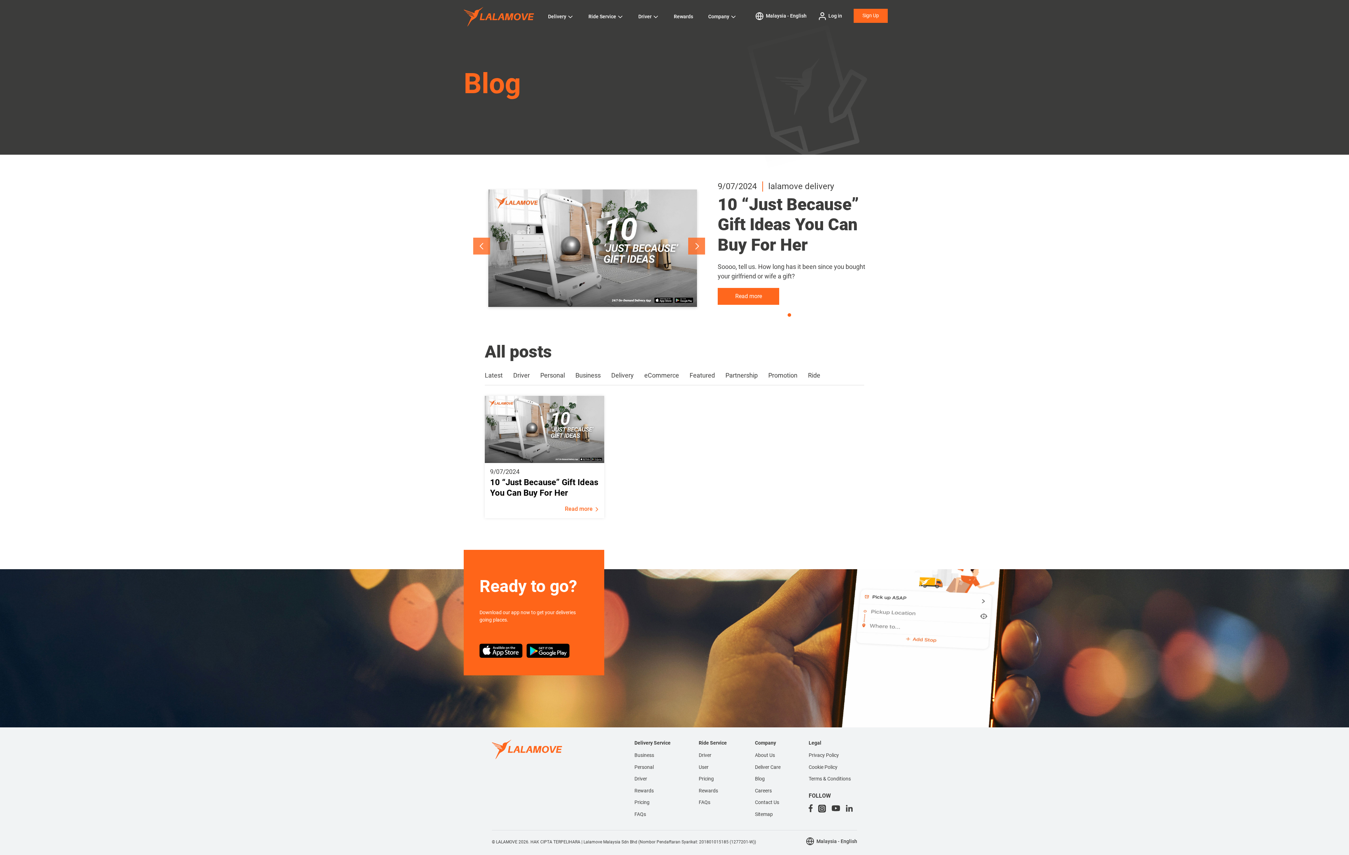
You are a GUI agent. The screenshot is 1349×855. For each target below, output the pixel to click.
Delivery (557, 16)
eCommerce (661, 375)
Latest (494, 375)
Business (588, 375)
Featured (702, 375)
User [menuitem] (704, 767)
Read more (748, 296)
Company (718, 16)
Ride (814, 375)
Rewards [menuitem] (644, 790)
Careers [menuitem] (763, 790)
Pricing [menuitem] (642, 802)
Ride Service (602, 16)
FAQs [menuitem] (640, 814)
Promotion (782, 375)
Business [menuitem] (644, 755)
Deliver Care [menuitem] (768, 767)
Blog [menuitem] (760, 779)
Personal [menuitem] (644, 767)
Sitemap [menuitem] (764, 814)
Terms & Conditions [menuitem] (830, 779)
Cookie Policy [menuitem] (823, 767)
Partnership (741, 375)
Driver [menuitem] (640, 779)
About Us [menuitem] (765, 755)
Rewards (683, 16)
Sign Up (870, 15)
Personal (552, 375)
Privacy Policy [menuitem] (824, 755)
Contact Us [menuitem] (767, 802)
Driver (645, 16)
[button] (481, 246)
